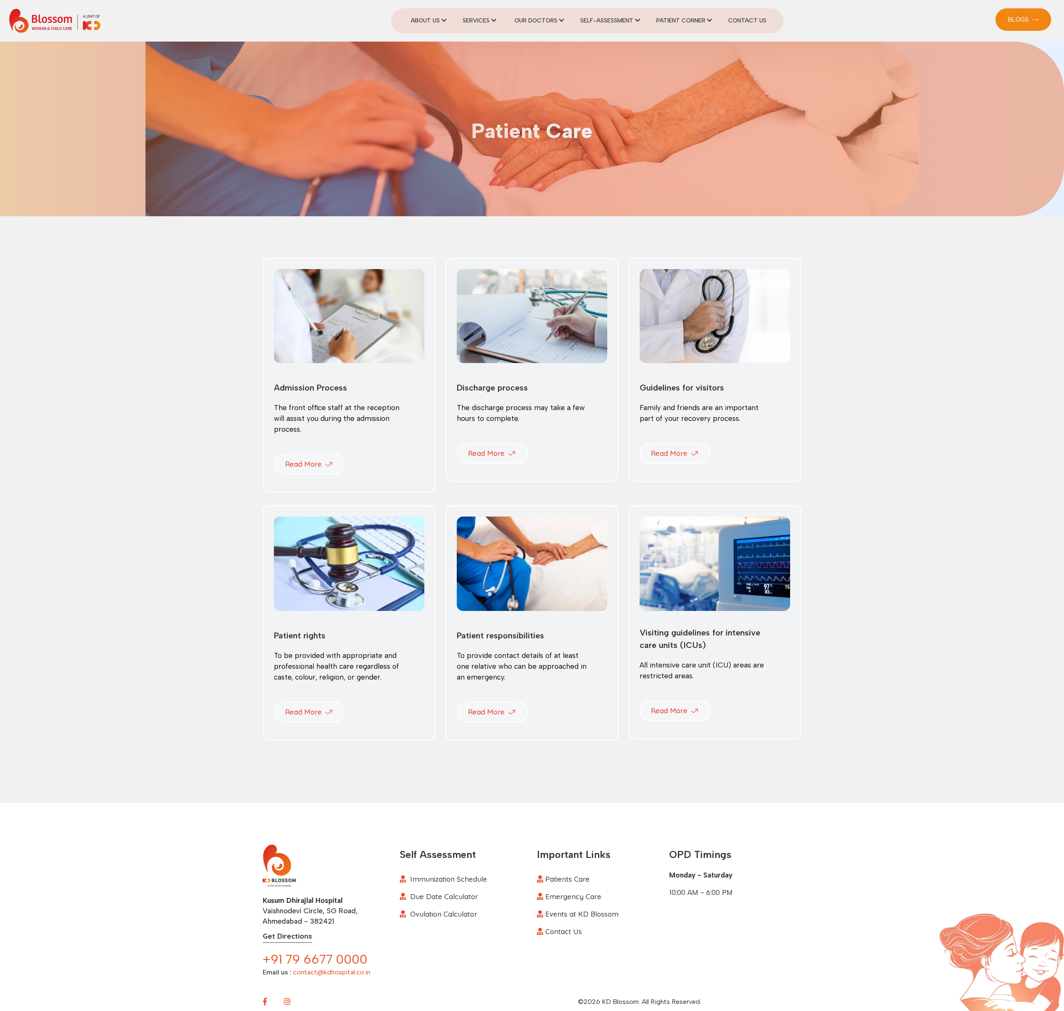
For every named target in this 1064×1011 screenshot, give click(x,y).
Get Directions (287, 936)
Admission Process (310, 388)
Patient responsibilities (500, 635)
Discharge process (492, 388)
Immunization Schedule (448, 879)
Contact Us (747, 20)
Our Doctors (537, 20)
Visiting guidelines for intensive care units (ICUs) (700, 639)
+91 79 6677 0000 (315, 959)
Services (477, 20)
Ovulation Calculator (443, 914)
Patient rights (299, 635)
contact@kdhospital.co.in (331, 972)
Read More (304, 464)
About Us (426, 20)
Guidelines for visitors (682, 388)
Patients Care (567, 879)
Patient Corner (681, 20)
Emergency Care (573, 896)
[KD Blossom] (55, 19)
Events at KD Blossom (581, 914)
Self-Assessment (607, 20)
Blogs (1019, 19)
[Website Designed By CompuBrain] (718, 1002)
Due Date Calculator (444, 896)
